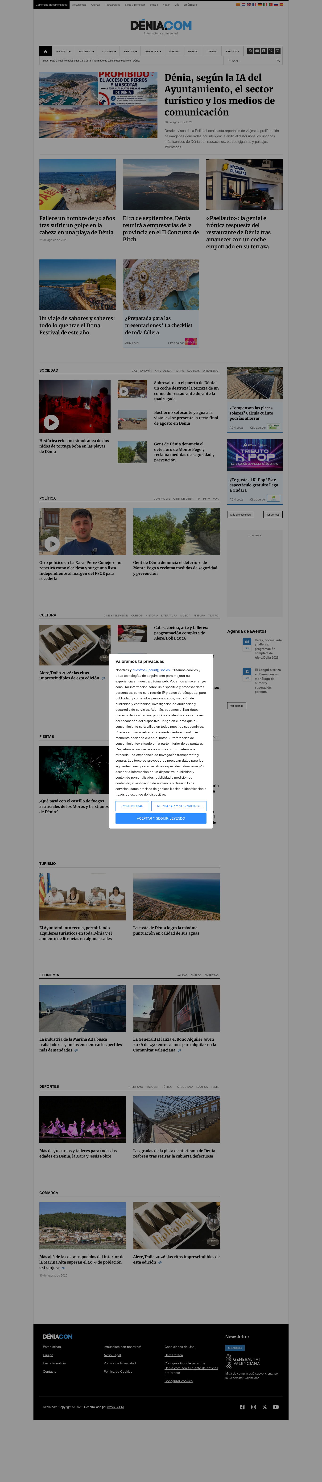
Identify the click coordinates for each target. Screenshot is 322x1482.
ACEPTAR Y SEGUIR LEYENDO (161, 818)
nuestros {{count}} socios (151, 670)
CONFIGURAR (132, 806)
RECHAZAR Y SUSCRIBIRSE (179, 806)
